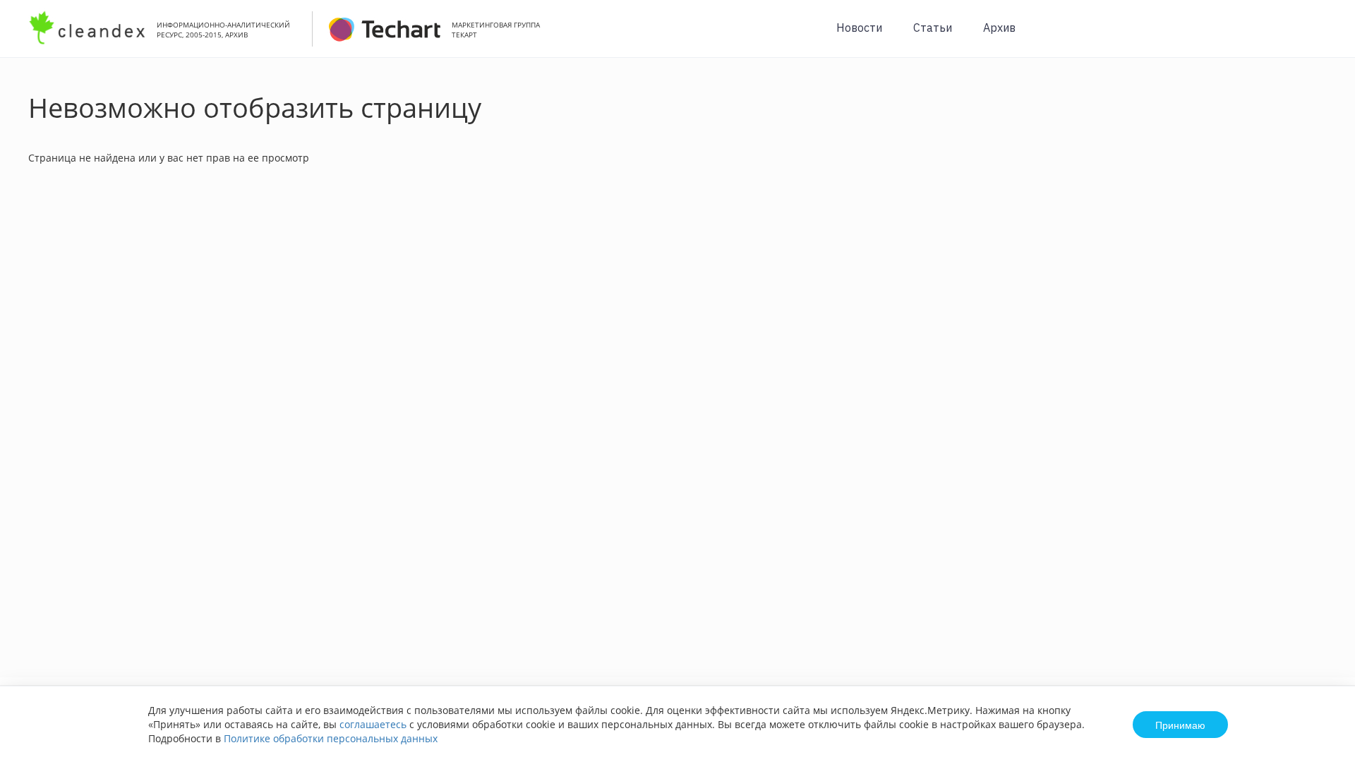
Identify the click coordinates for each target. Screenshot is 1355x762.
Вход (1322, 36)
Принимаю (1180, 725)
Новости (859, 27)
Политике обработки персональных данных (331, 738)
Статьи (932, 27)
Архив (999, 27)
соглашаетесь (372, 724)
